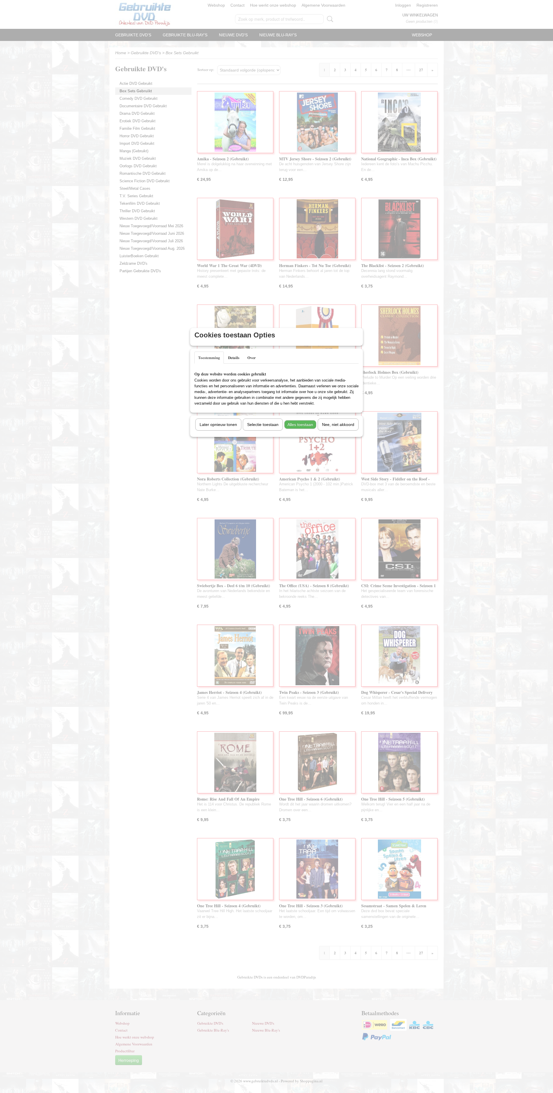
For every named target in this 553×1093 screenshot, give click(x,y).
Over (251, 357)
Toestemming (209, 357)
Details (233, 357)
